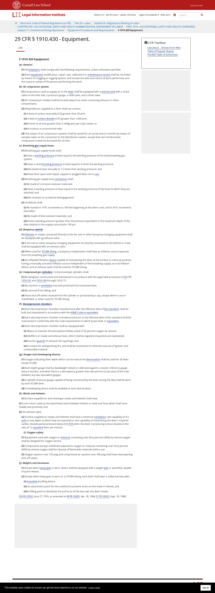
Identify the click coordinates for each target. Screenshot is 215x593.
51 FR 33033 (102, 496)
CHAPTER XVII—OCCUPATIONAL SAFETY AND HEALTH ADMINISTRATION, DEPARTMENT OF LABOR (70, 26)
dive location (93, 359)
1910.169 (41, 280)
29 (125, 277)
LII (16, 23)
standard (38, 427)
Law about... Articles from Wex (164, 47)
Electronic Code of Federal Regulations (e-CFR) (45, 23)
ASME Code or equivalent (84, 312)
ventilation (100, 417)
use (97, 174)
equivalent (113, 321)
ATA (71, 424)
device (52, 260)
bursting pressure (52, 164)
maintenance (94, 74)
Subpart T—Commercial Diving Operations (40, 30)
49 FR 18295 (73, 496)
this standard (111, 309)
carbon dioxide (46, 118)
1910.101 (26, 280)
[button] (202, 15)
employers (34, 69)
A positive (32, 481)
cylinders (47, 272)
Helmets (29, 234)
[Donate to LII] (175, 15)
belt (106, 468)
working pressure (44, 155)
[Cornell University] (16, 4)
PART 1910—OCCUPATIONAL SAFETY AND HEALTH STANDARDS (160, 26)
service (106, 74)
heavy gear (45, 468)
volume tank (108, 91)
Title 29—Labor (82, 23)
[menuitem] (98, 14)
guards (41, 341)
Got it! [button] (206, 588)
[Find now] (202, 15)
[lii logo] (45, 15)
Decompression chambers (37, 304)
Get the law (111, 14)
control (39, 229)
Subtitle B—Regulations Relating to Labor (117, 23)
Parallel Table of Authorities (162, 54)
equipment (37, 74)
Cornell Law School (35, 4)
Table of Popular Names (160, 51)
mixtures (65, 437)
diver (71, 91)
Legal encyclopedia (148, 14)
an (42, 238)
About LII (98, 14)
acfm (24, 420)
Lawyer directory (128, 14)
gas (37, 145)
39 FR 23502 (26, 496)
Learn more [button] (94, 587)
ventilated (46, 285)
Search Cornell (197, 5)
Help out (164, 14)
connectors (61, 179)
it (92, 321)
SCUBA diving (49, 251)
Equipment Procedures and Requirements (91, 30)
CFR (20, 48)
